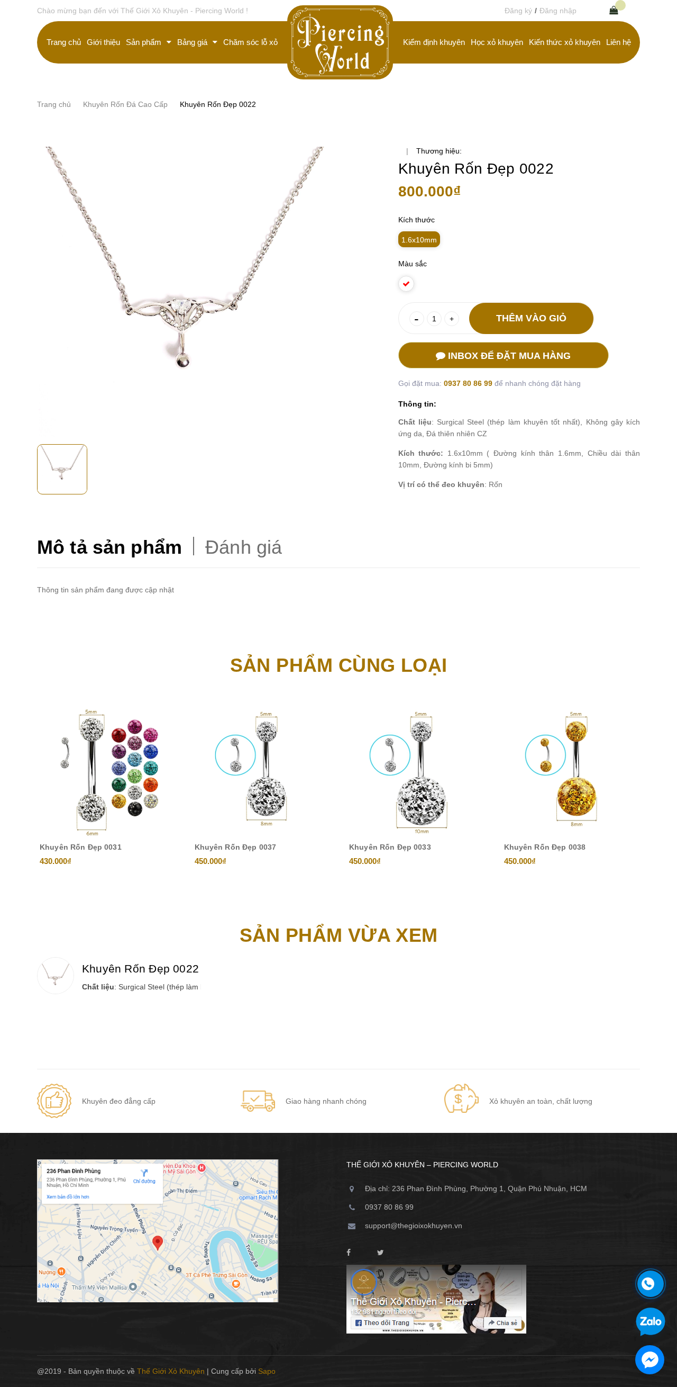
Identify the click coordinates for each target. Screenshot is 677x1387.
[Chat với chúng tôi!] (649, 1359)
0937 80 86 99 (469, 383)
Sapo (267, 1371)
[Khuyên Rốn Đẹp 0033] (416, 769)
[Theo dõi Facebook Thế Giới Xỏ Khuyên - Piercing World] (348, 1253)
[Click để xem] (184, 292)
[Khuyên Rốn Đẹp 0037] (261, 769)
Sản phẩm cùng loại (338, 665)
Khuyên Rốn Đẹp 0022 (140, 968)
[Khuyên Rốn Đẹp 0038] (571, 769)
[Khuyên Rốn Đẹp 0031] (106, 769)
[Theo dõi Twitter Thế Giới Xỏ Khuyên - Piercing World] (380, 1253)
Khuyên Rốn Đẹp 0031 (81, 847)
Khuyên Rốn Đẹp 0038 (545, 847)
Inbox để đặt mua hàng (508, 355)
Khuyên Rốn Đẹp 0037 (236, 847)
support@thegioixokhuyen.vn (413, 1225)
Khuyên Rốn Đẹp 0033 (390, 847)
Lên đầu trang (604, 1371)
